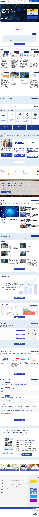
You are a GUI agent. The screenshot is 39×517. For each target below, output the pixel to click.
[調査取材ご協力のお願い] (24, 467)
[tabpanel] (19, 12)
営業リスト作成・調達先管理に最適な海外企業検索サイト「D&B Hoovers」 (19, 25)
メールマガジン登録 (24, 483)
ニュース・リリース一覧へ (19, 420)
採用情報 (23, 480)
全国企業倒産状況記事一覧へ (19, 297)
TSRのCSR (2, 486)
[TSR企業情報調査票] (33, 500)
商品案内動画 (19, 484)
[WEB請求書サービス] (5, 467)
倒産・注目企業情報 (14, 480)
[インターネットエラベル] (33, 496)
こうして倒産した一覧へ (19, 343)
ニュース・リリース (14, 486)
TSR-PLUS (13, 484)
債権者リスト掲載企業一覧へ (27, 454)
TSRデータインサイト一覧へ (19, 373)
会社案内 (2, 480)
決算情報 (2, 489)
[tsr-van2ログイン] (33, 481)
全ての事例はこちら (19, 161)
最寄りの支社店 (6, 453)
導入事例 (19, 480)
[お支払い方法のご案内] (14, 467)
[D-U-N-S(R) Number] (33, 485)
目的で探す (8, 485)
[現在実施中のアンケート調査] (34, 467)
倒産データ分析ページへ (19, 317)
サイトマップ (23, 485)
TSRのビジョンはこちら (6, 192)
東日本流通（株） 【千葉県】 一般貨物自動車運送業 (27, 440)
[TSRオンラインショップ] (33, 492)
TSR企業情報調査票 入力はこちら (19, 29)
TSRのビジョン (3, 483)
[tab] (1, 18)
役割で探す (8, 488)
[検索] (38, 477)
